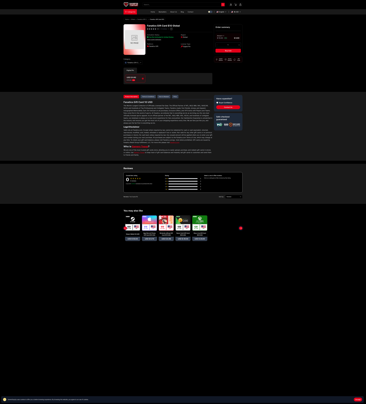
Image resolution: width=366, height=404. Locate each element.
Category (127, 59)
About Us (173, 12)
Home (153, 12)
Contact (190, 12)
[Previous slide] (125, 228)
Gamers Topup (140, 146)
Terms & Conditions (148, 96)
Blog (182, 12)
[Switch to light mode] (210, 12)
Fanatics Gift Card (142, 19)
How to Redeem (164, 96)
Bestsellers (162, 12)
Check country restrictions (154, 39)
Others (133, 19)
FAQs (175, 96)
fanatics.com (174, 142)
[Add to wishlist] (171, 29)
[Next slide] (240, 228)
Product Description (131, 96)
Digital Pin (130, 70)
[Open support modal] (231, 5)
